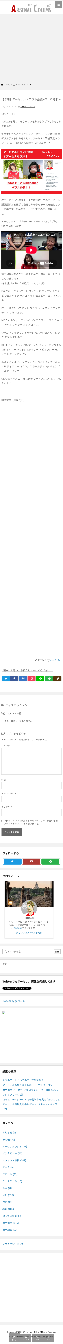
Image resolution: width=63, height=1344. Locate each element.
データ (8, 1167)
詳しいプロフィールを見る (29, 932)
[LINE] (40, 678)
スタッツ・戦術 (14, 1160)
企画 (7, 1188)
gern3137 (55, 660)
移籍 (8, 1209)
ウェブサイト (7, 806)
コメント (5, 745)
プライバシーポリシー (14, 1243)
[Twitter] (6, 678)
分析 (8, 1195)
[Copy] (57, 678)
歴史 (7, 1202)
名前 (3, 779)
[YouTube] (31, 861)
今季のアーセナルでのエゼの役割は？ (23, 1080)
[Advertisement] (31, 46)
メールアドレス (8, 793)
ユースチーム (12, 1181)
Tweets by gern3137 (13, 1001)
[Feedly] (49, 678)
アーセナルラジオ (23, 84)
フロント (9, 1174)
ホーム (7, 84)
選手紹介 (9, 1230)
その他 (8, 1139)
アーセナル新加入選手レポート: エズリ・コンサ (28, 1085)
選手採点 (10, 1223)
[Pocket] (31, 678)
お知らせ (9, 1132)
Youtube (18, 927)
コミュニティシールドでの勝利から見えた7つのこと (31, 1099)
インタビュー (12, 1153)
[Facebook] (14, 678)
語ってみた (11, 1216)
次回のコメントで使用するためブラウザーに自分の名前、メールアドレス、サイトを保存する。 (32, 822)
